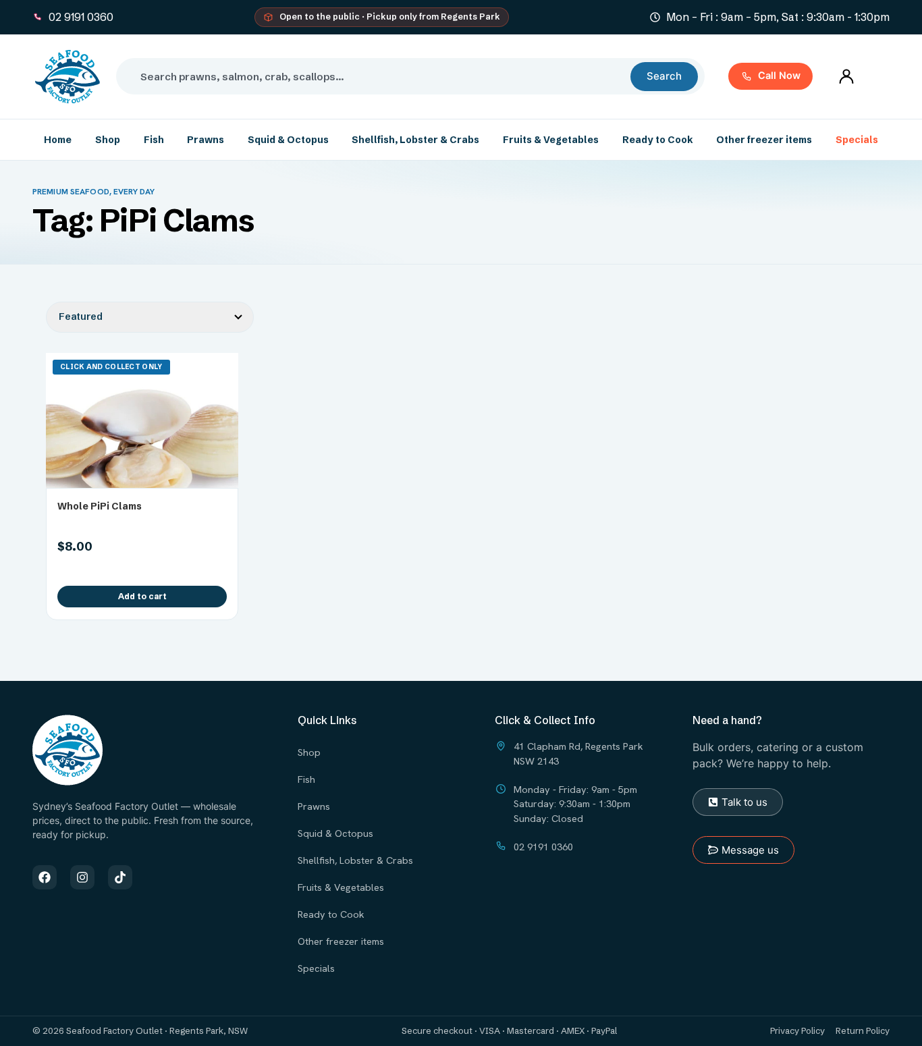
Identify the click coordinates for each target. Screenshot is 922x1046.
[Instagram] (82, 877)
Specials (857, 140)
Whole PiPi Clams (99, 506)
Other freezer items (764, 140)
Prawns (205, 140)
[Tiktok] (120, 877)
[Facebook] (44, 877)
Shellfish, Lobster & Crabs (415, 140)
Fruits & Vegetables (551, 140)
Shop (107, 140)
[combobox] (379, 76)
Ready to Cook (657, 140)
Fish (154, 140)
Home (58, 140)
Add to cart (142, 596)
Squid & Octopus (288, 140)
